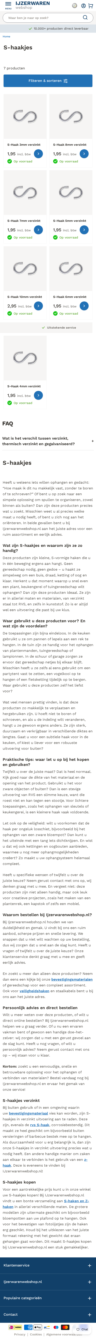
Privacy (19, 1334)
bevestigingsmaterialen (72, 979)
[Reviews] (74, 5)
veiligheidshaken (34, 991)
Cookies (36, 1334)
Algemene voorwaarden (64, 1334)
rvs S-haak (39, 1125)
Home (6, 36)
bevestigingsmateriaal (28, 1113)
